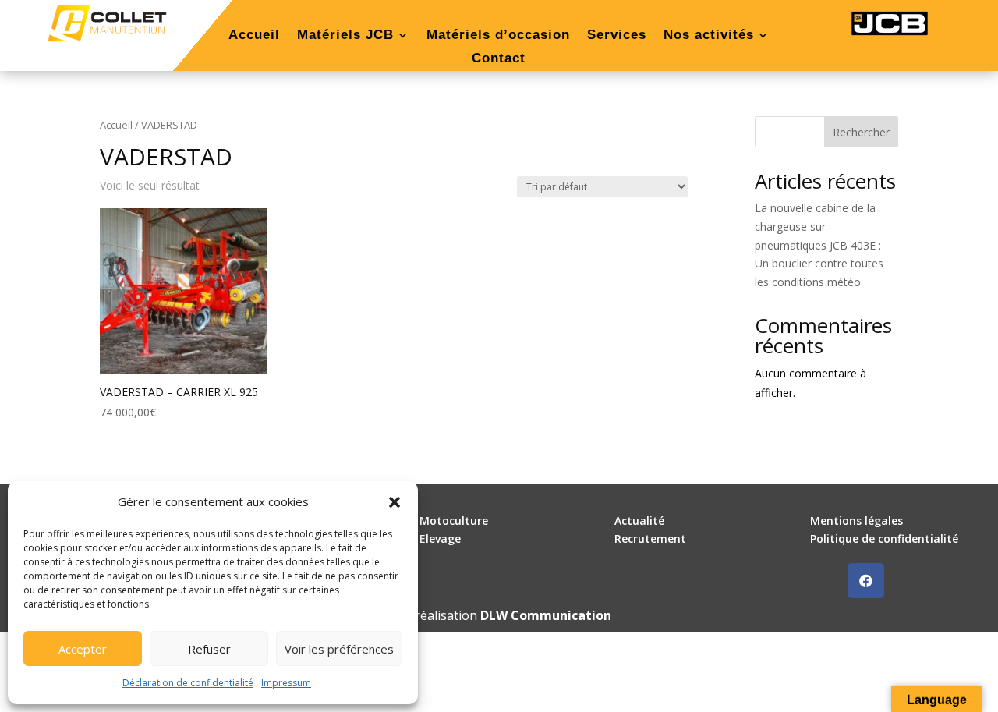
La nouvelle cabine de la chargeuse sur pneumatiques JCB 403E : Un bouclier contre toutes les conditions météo (819, 244)
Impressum (286, 682)
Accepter (82, 649)
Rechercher (861, 132)
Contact (499, 59)
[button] (394, 502)
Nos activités (709, 36)
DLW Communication (545, 615)
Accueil (254, 36)
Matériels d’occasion (498, 36)
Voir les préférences (339, 649)
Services (616, 36)
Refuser (209, 649)
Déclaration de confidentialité (187, 682)
